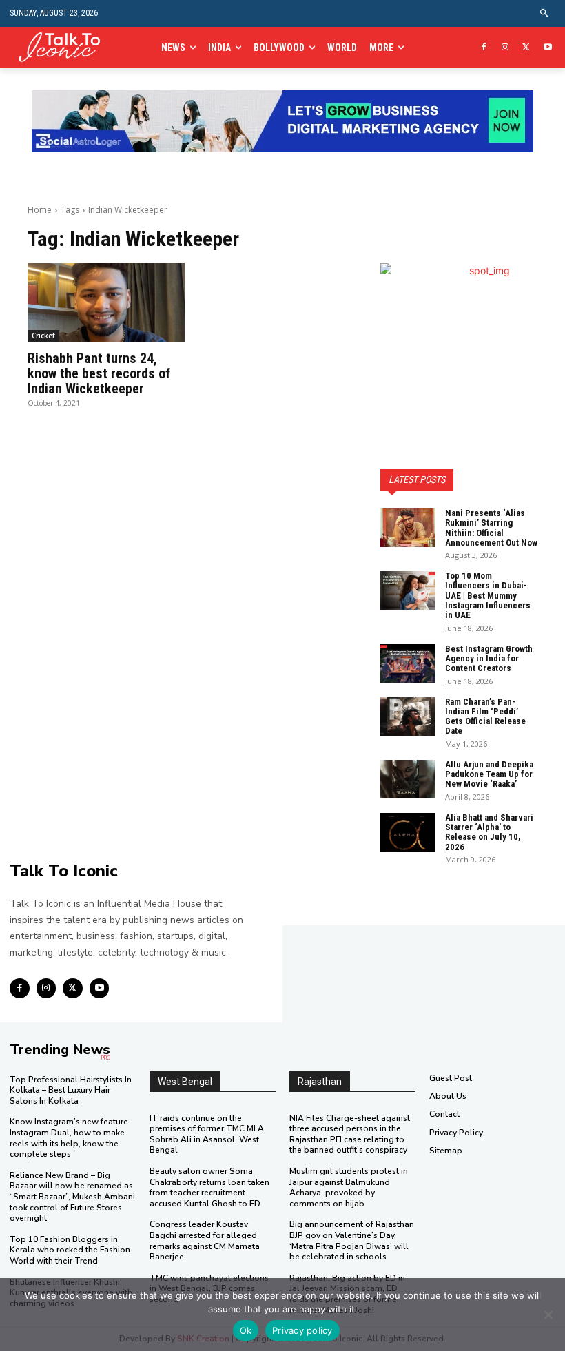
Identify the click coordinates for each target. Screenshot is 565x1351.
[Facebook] (484, 48)
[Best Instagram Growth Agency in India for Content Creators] (407, 663)
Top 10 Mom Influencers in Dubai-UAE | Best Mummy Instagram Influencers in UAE (488, 595)
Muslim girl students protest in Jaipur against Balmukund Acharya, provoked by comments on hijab (348, 1187)
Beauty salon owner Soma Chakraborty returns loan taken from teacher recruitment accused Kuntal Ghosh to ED (209, 1187)
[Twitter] (526, 48)
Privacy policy (302, 1330)
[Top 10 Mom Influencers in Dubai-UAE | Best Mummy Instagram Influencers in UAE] (407, 590)
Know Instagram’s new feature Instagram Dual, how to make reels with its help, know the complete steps (69, 1137)
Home (40, 210)
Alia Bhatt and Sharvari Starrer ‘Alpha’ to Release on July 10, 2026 (489, 832)
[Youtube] (547, 48)
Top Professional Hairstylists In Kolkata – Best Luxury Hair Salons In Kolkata (71, 1090)
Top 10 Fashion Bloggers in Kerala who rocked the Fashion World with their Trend (70, 1250)
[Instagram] (505, 48)
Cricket (43, 335)
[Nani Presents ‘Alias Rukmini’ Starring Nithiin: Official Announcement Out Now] (407, 527)
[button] (544, 13)
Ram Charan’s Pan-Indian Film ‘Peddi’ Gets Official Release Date (485, 716)
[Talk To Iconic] (64, 47)
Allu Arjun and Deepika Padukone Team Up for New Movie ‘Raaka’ (489, 774)
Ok (246, 1330)
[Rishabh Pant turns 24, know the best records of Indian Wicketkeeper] (106, 302)
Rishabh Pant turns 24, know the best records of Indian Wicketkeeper (99, 373)
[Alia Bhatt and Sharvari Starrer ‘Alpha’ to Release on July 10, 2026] (407, 832)
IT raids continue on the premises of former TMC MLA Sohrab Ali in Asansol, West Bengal (207, 1134)
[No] (548, 1314)
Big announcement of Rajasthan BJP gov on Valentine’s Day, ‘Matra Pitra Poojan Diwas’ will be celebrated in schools (351, 1240)
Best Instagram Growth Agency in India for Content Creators (489, 658)
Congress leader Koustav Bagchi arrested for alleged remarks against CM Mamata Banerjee (205, 1240)
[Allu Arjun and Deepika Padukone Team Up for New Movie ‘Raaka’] (407, 779)
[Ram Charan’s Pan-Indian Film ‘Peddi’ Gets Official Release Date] (407, 716)
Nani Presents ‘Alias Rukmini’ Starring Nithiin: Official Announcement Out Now (491, 528)
